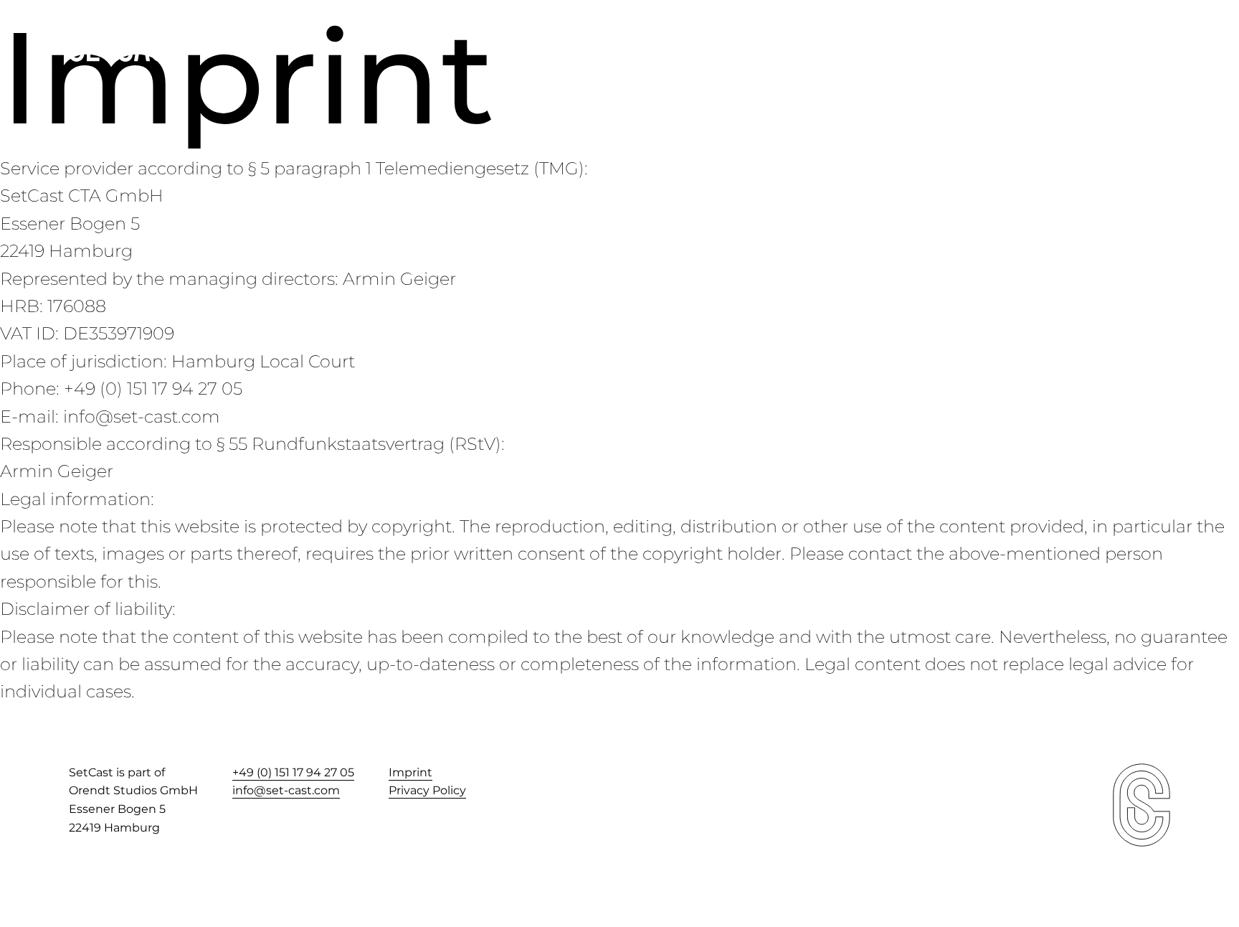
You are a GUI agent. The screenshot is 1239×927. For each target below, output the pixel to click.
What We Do (1026, 43)
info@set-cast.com (286, 790)
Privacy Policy (427, 790)
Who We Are (919, 43)
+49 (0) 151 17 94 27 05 (293, 772)
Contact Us (1130, 43)
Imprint (410, 772)
